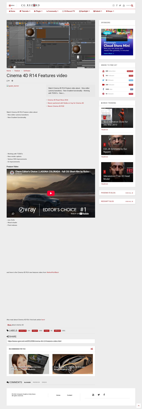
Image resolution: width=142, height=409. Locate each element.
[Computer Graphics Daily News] (30, 6)
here (42, 320)
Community (52, 11)
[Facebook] (116, 5)
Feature (17, 71)
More (10, 325)
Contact (69, 395)
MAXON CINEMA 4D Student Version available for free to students (26, 368)
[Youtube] (124, 5)
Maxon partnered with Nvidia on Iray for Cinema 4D (66, 103)
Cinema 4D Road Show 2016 (58, 100)
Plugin (38, 11)
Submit (97, 11)
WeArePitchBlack (52, 272)
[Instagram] (113, 5)
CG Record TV (69, 11)
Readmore (105, 129)
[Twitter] (120, 5)
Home (12, 11)
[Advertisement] (51, 136)
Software (27, 71)
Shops (109, 11)
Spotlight (84, 11)
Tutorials (25, 11)
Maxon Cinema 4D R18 (56, 106)
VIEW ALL (128, 193)
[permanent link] (12, 81)
